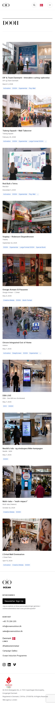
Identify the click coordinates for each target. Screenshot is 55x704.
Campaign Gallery (10, 651)
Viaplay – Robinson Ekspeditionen (18, 237)
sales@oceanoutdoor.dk (13, 631)
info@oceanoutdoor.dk (12, 626)
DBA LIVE (7, 396)
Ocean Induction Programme (15, 656)
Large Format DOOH (36, 141)
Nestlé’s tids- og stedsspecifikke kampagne (23, 449)
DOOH (14, 88)
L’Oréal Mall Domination (13, 554)
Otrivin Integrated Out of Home (17, 343)
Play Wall (32, 88)
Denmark (7, 638)
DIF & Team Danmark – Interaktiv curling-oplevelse (26, 78)
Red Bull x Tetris (10, 184)
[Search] (34, 5)
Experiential (23, 88)
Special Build (40, 247)
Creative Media (8, 300)
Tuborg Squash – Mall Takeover (17, 131)
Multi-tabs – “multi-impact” (15, 501)
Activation (7, 88)
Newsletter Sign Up (14, 601)
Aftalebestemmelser (11, 646)
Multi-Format (27, 300)
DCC (5, 406)
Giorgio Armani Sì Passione (15, 290)
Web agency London (10, 700)
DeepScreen (16, 353)
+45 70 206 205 (9, 621)
